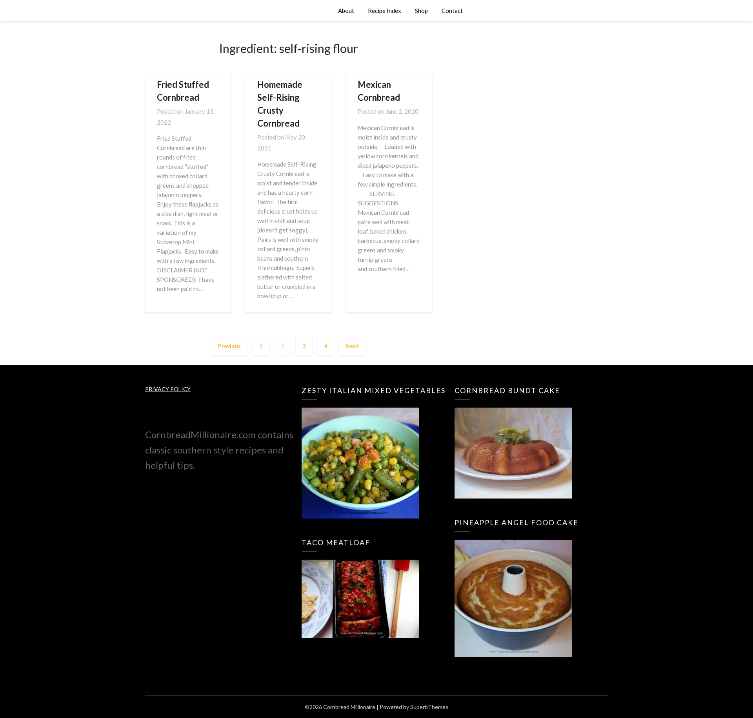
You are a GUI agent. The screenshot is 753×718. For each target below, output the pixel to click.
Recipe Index (384, 10)
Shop (421, 10)
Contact (452, 10)
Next (352, 346)
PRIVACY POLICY (168, 389)
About (346, 10)
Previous (229, 346)
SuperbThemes (429, 706)
